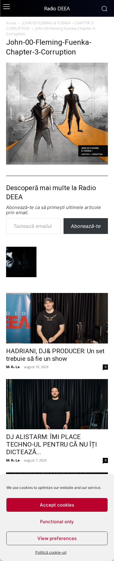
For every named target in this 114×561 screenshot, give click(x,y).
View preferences (57, 538)
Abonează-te (86, 226)
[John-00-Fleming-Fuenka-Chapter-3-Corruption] (57, 162)
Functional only (57, 521)
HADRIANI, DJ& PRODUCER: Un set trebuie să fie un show (55, 354)
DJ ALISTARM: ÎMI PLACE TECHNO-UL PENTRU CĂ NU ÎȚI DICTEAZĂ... (51, 444)
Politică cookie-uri (51, 552)
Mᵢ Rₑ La (13, 366)
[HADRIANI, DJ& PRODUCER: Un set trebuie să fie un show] (57, 318)
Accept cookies (57, 505)
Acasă (11, 23)
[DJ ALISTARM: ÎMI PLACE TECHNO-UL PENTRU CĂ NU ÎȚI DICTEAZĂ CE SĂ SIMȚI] (57, 404)
